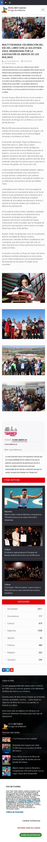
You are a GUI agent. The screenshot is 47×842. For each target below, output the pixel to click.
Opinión (10, 638)
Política (10, 645)
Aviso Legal (26, 800)
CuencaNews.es (15, 450)
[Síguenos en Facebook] (1, 2)
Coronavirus (13, 616)
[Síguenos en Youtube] (10, 2)
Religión (11, 652)
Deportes (8, 511)
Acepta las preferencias (30, 835)
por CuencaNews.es (11, 61)
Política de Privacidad (14, 812)
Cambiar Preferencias (31, 820)
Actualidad (12, 609)
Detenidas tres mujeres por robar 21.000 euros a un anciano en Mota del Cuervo (6, 748)
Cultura (7, 549)
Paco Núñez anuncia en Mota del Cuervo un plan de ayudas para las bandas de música (6, 760)
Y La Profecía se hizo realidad (5, 740)
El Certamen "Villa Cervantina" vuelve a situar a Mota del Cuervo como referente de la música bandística (23, 590)
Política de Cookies (25, 801)
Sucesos (11, 660)
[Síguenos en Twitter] (5, 2)
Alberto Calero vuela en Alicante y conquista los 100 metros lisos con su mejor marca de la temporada (23, 517)
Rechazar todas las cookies (29, 828)
